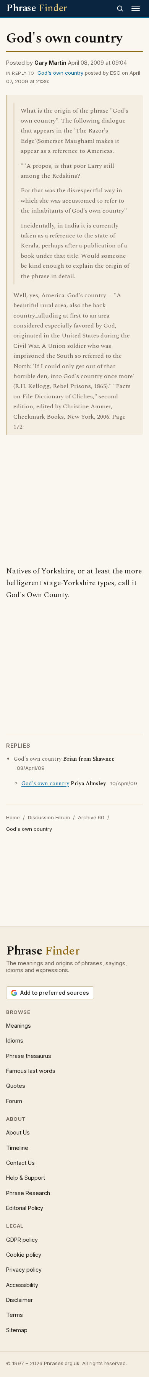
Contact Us (20, 1162)
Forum (14, 1101)
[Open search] (120, 8)
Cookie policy (23, 1254)
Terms (14, 1315)
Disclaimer (19, 1300)
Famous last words (30, 1071)
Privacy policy (24, 1269)
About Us (18, 1132)
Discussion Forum (49, 817)
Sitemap (17, 1330)
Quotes (15, 1085)
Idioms (14, 1040)
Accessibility (22, 1285)
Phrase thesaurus (28, 1056)
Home (13, 817)
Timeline (17, 1147)
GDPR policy (22, 1239)
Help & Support (25, 1177)
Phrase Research (28, 1193)
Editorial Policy (24, 1208)
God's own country (60, 73)
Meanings (18, 1025)
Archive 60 (91, 817)
